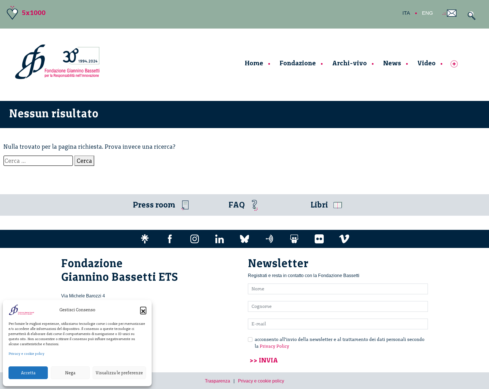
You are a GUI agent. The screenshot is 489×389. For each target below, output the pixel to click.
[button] (143, 310)
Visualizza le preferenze (119, 372)
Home (254, 63)
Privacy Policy (274, 346)
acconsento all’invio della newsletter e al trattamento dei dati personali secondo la (339, 343)
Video (426, 63)
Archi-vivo (349, 63)
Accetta (28, 372)
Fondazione (298, 63)
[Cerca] (470, 15)
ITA (406, 13)
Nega (70, 372)
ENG (427, 13)
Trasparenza (217, 381)
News (392, 63)
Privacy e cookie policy (26, 354)
